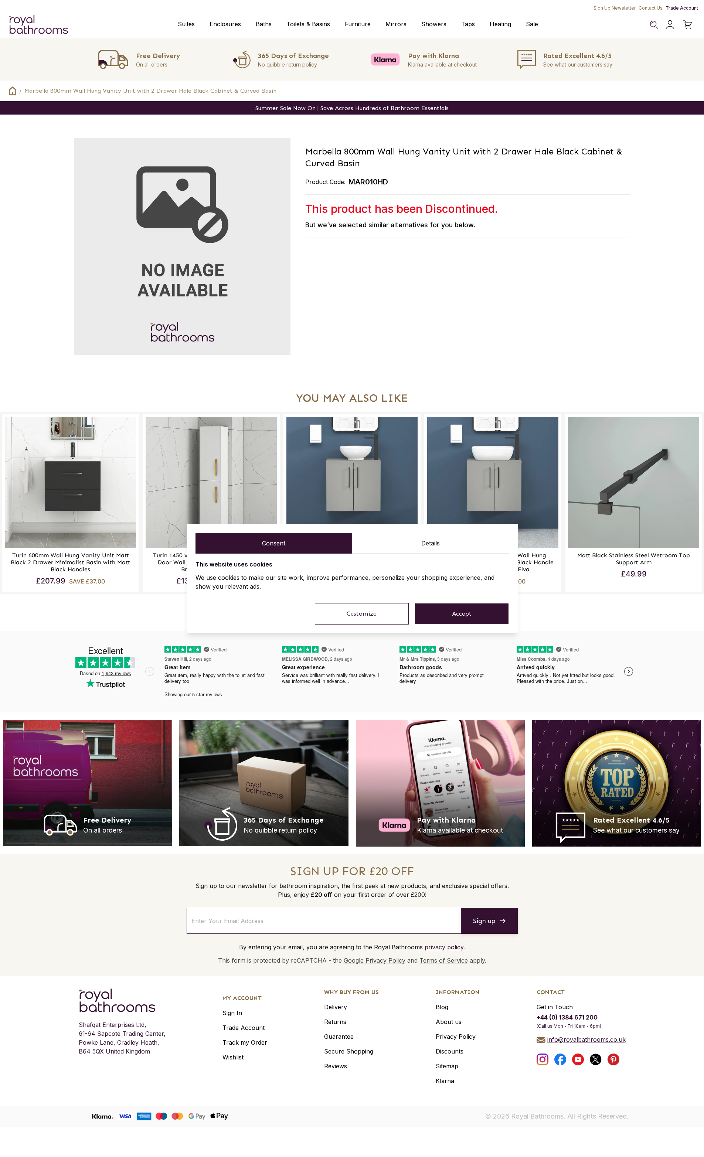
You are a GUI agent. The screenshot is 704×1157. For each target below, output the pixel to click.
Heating (500, 24)
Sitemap (447, 1066)
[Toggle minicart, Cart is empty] (687, 24)
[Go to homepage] (122, 1000)
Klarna (445, 1081)
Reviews (335, 1066)
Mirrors (396, 24)
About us (449, 1021)
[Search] (654, 24)
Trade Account (682, 8)
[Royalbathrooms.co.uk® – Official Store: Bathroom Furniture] (38, 24)
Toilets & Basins (308, 24)
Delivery (335, 1007)
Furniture (358, 24)
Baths (264, 24)
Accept (462, 613)
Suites (186, 24)
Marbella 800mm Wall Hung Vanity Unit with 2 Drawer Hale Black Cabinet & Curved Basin (150, 90)
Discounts (449, 1051)
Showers (433, 24)
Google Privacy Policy (374, 960)
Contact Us (651, 8)
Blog (442, 1007)
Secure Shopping (348, 1051)
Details (430, 543)
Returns (335, 1021)
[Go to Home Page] (12, 90)
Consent (273, 543)
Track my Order (244, 1042)
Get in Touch (555, 1007)
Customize (362, 613)
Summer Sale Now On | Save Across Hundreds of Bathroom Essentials (352, 108)
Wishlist (233, 1057)
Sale (532, 24)
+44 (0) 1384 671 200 (567, 1017)
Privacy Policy (456, 1036)
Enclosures (225, 24)
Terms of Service (443, 960)
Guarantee (339, 1036)
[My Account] (670, 24)
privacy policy (444, 947)
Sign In (232, 1013)
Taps (468, 24)
